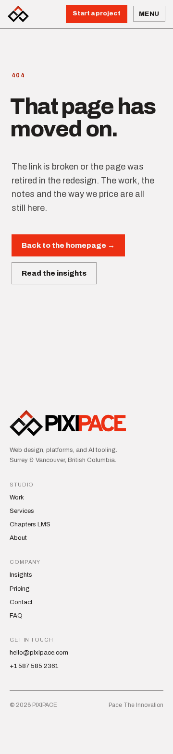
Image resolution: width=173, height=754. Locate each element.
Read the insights (54, 273)
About (18, 538)
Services (22, 511)
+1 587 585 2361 (34, 666)
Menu (149, 13)
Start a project (97, 13)
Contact (21, 602)
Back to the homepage (68, 245)
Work (17, 497)
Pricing (20, 588)
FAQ (16, 615)
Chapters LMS (30, 524)
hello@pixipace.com (39, 652)
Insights (21, 575)
